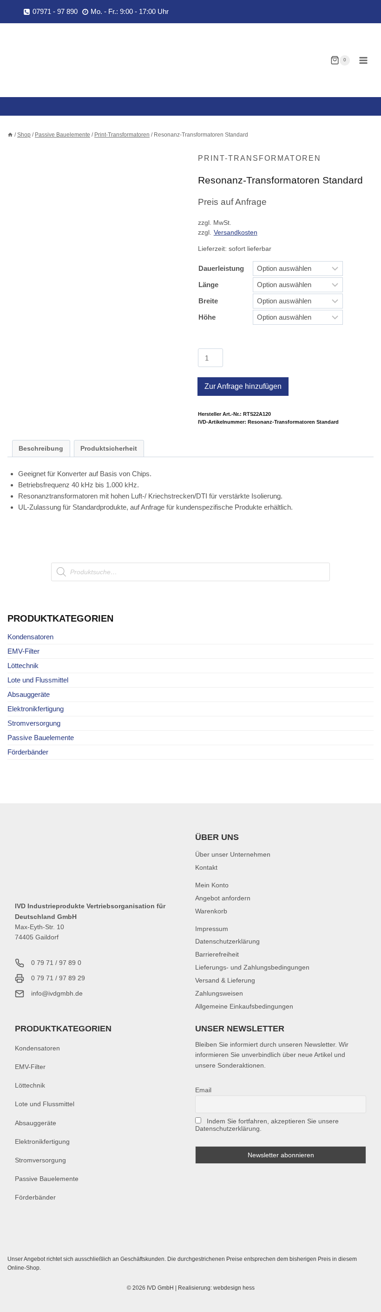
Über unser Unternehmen (232, 854)
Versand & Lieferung (225, 980)
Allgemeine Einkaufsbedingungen (244, 1006)
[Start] (10, 134)
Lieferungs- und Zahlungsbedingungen (252, 967)
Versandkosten (235, 232)
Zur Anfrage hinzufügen (243, 386)
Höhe (207, 317)
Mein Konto (212, 885)
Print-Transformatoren (259, 158)
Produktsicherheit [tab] (108, 448)
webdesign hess (234, 1288)
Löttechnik (23, 665)
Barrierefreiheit (217, 954)
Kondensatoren (30, 637)
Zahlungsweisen (219, 993)
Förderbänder (27, 752)
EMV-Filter (23, 651)
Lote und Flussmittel (37, 680)
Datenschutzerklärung (227, 941)
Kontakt (206, 867)
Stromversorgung (33, 723)
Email (203, 1090)
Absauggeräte (28, 694)
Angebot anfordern (222, 898)
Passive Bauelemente (40, 737)
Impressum (211, 928)
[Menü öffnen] (363, 60)
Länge (208, 285)
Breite (208, 301)
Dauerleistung (221, 268)
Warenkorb (211, 911)
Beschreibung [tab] (41, 448)
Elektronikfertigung (35, 709)
